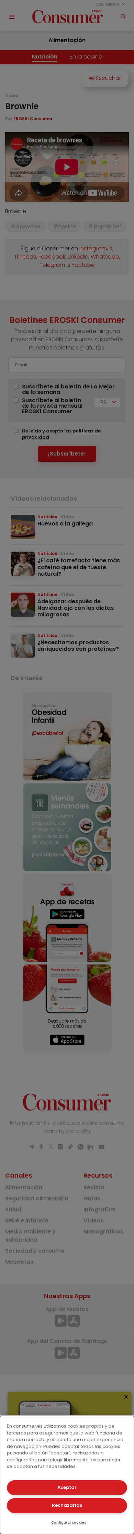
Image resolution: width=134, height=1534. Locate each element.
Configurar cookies (68, 1522)
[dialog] (67, 1475)
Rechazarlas (67, 1505)
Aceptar (67, 1487)
